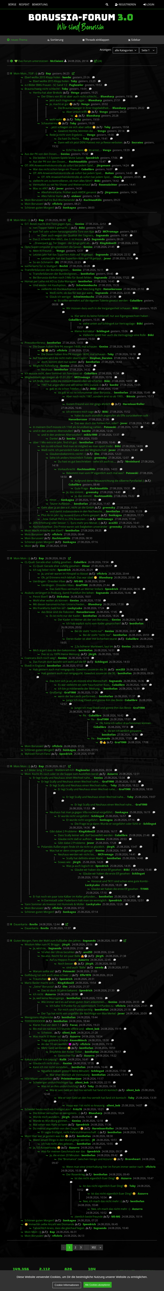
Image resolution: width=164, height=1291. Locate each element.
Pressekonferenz (35, 342)
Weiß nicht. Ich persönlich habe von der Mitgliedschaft (74, 450)
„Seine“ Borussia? (43, 986)
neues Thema (18, 40)
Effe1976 (85, 975)
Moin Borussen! (34, 204)
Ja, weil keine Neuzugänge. (48, 998)
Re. (84, 715)
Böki (97, 181)
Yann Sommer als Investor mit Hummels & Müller (54, 904)
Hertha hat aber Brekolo (47, 92)
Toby (74, 81)
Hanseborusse (112, 289)
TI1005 (144, 889)
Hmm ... (54, 500)
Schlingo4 (103, 331)
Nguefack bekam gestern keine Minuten (65, 1071)
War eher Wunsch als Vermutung (69, 1075)
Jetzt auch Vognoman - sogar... (68, 100)
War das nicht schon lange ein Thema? (56, 169)
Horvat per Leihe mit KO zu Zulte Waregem (50, 281)
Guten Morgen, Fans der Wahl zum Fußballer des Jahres (47, 940)
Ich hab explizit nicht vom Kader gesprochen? (94, 623)
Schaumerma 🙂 (51, 123)
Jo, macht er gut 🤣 (61, 104)
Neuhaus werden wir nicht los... (76, 854)
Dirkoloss (63, 596)
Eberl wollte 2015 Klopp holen (42, 77)
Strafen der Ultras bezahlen (58, 952)
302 (93, 1247)
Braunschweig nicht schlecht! (42, 89)
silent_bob (92, 1029)
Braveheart (132, 1159)
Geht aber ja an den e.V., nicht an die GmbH (68, 507)
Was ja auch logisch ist (80, 866)
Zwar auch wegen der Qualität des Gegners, (67, 235)
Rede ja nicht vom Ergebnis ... (67, 135)
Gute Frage (81, 488)
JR (93, 1140)
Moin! (28, 546)
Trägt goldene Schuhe (54, 1040)
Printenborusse (71, 1078)
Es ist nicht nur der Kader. (65, 616)
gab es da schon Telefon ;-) (65, 388)
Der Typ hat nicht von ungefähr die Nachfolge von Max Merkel (78, 1013)
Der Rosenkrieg (76, 1174)
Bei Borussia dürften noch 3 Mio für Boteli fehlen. (62, 277)
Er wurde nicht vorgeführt (73, 816)
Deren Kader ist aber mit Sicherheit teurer (92, 639)
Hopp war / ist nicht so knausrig (85, 1105)
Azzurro (112, 774)
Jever (60, 188)
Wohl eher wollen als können (50, 600)
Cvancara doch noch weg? (40, 658)
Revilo (33, 924)
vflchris (57, 204)
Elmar (86, 566)
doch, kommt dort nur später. (59, 362)
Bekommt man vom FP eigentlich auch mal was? (95, 473)
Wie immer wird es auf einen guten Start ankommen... (74, 1002)
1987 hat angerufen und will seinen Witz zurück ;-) (71, 385)
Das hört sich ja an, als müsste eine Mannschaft (78, 681)
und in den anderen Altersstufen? (53, 431)
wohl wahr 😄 (58, 119)
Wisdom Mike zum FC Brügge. (42, 944)
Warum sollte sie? (43, 971)
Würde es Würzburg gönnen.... (51, 1121)
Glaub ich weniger (60, 296)
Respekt (24, 4)
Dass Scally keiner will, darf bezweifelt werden (85, 835)
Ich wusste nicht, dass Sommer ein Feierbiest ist (53, 373)
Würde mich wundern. (46, 1117)
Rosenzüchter (108, 184)
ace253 (113, 523)
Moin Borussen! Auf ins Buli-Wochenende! (50, 200)
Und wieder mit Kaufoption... (50, 285)
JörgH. (93, 654)
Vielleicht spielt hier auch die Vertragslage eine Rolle (114, 335)
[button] (107, 4)
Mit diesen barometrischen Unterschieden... (59, 604)
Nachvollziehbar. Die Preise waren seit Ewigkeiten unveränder (70, 526)
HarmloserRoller (134, 404)
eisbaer (76, 196)
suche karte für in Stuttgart (41, 266)
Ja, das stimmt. (75, 492)
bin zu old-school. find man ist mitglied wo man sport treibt (77, 446)
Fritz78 (77, 1109)
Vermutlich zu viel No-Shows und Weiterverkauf (61, 184)
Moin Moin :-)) (22, 220)
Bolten (109, 173)
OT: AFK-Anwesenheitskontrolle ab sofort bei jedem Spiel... (59, 165)
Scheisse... (47, 1032)
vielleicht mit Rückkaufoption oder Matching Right (71, 289)
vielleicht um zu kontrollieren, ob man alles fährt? (62, 181)
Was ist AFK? (40, 188)
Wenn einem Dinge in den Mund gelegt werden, (61, 1140)
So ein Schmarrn (43, 262)
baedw (66, 77)
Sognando (102, 235)
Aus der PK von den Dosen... (41, 154)
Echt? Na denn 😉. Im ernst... (83, 150)
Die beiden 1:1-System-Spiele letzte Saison (58, 158)
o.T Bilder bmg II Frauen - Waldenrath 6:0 (49, 770)
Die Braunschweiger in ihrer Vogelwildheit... (84, 108)
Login (150, 4)
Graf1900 (82, 585)
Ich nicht (38, 994)
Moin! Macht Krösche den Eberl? (44, 530)
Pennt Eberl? (40, 596)
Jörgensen (103, 165)
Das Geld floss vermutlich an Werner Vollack (76, 589)
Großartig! (56, 692)
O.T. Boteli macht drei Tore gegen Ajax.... (49, 224)
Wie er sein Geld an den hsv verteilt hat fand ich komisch (83, 1090)
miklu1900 (90, 434)
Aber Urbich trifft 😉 (78, 112)
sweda (99, 967)
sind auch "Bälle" (76, 967)
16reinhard (132, 461)
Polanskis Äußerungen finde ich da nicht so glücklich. (73, 846)
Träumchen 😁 (41, 979)
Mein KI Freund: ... (43, 250)
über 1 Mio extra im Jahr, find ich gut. (55, 442)
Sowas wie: (64, 862)
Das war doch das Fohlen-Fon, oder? (96, 423)
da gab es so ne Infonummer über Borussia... (85, 392)
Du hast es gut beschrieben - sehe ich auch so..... (87, 461)
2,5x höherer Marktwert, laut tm (94, 646)
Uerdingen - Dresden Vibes (49, 581)
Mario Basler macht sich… (40, 983)
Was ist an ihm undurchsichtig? (60, 1086)
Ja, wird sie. (39, 948)
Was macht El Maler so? (47, 1036)
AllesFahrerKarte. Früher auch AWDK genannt (69, 192)
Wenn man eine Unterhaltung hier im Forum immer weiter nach (105, 1167)
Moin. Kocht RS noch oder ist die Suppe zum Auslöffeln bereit (61, 774)
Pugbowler (76, 85)
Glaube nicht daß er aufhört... (75, 839)
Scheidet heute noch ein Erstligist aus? (48, 1109)
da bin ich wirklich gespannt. (125, 731)
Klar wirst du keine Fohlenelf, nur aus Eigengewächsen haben (111, 316)
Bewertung (40, 4)
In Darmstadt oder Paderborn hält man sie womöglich (74, 900)
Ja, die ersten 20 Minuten (64, 1155)
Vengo (75, 92)
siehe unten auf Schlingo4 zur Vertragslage (108, 323)
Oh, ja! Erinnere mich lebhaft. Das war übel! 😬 (69, 577)
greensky (100, 457)
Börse (12, 4)
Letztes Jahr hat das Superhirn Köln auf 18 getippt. (63, 254)
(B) (57, 262)
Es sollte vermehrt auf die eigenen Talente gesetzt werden (92, 300)
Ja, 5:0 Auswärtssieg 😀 (46, 1147)
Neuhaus (47, 369)
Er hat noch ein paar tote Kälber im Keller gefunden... (65, 896)
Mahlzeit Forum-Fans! (37, 754)
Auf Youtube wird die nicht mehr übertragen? (60, 358)
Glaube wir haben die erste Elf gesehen (98, 869)
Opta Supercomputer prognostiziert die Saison (53, 247)
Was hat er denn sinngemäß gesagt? (71, 850)
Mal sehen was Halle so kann (50, 1124)
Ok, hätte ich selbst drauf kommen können (125, 723)
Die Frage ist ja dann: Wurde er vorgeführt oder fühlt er (108, 823)
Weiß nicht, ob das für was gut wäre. (71, 293)
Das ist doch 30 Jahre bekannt (59, 990)
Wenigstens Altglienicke (39, 1017)
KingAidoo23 (108, 243)
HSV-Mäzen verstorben (38, 1078)
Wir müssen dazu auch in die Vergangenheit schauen (98, 308)
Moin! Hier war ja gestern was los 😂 (46, 1136)
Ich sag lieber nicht (44, 570)
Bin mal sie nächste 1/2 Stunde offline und (58, 1029)
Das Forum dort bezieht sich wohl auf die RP (59, 662)
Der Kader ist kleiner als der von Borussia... (83, 619)
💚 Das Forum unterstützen (31, 61)
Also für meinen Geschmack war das (63, 1151)
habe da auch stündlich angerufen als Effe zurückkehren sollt (111, 415)
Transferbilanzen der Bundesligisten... (47, 270)
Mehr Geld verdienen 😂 (56, 1048)
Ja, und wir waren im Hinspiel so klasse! (65, 573)
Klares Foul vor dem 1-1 (47, 1025)
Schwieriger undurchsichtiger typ (53, 1082)
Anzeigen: (105, 49)
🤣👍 (103, 742)
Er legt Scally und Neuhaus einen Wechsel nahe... (62, 777)
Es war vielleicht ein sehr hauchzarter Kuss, (84, 685)
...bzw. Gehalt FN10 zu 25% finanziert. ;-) (65, 519)
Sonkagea (69, 207)
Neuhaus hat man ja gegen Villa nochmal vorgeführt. (81, 812)
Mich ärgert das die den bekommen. (54, 650)
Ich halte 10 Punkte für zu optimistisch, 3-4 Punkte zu (81, 1006)
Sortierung (56, 40)
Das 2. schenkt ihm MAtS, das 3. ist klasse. (58, 239)
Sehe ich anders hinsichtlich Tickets (71, 457)
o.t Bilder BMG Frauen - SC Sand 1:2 (46, 85)
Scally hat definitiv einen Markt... (86, 858)
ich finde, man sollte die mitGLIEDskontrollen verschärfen (67, 381)
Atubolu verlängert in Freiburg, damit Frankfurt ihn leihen (59, 593)
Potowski (110, 427)
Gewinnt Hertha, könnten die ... (76, 131)
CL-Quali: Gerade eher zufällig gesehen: (48, 562)
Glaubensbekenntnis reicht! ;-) (67, 454)
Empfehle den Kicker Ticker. (66, 1052)
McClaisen (56, 61)
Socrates (137, 142)
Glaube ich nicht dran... (47, 1063)
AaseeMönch (78, 1040)
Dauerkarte (20, 924)
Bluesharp (107, 96)
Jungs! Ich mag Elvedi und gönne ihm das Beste (94, 700)
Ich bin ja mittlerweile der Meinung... (79, 688)
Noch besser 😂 (67, 963)
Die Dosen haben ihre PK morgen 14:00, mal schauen (65, 346)
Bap (48, 73)
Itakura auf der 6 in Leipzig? (41, 1059)
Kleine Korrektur (84, 331)
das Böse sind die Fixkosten (58, 612)
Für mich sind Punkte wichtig (75, 1009)
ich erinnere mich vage (80, 411)
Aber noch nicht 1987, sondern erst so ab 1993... (95, 396)
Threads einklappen (97, 40)
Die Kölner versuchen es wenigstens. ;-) (56, 1113)
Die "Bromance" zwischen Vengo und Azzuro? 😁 (87, 1159)
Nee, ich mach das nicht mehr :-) (102, 1201)
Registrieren (127, 4)
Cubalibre (87, 169)
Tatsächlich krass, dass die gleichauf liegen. (59, 1228)
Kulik (63, 1059)
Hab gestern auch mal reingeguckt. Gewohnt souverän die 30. (70, 669)
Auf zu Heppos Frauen (63, 960)
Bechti (63, 266)
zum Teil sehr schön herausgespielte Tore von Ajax (63, 231)
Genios (65, 154)
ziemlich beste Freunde (88, 1216)
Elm (96, 454)
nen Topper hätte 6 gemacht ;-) (51, 227)
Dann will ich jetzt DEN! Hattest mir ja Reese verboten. (90, 142)
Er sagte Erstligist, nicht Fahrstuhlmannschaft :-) (70, 1132)
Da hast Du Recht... (69, 138)
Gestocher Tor (66, 1055)
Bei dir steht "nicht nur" (88, 631)
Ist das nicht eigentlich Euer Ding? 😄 (97, 1178)
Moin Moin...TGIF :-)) (25, 73)
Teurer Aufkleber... (61, 503)
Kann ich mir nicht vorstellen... (51, 1067)
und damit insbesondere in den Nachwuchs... (77, 511)
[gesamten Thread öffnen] (95, 61)
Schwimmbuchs (86, 285)
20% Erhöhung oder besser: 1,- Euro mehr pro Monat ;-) (66, 523)
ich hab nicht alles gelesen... (58, 1144)
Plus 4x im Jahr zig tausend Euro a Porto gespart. (71, 515)
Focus (74, 1025)
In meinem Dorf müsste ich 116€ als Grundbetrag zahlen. (67, 427)
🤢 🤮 (45, 350)
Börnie (131, 396)
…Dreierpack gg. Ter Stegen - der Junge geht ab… (62, 243)
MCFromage (111, 231)
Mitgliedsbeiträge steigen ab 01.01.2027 (48, 377)
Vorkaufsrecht (66, 469)
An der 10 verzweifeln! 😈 (56, 1044)
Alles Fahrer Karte (52, 196)
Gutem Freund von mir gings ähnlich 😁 (90, 404)
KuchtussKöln (78, 161)
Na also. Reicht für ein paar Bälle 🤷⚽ (64, 956)
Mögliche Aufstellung (45, 365)
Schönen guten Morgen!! (39, 207)
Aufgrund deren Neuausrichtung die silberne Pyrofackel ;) (109, 480)
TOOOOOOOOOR (35, 1021)
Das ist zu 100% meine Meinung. (61, 654)
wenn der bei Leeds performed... (77, 696)
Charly (118, 177)
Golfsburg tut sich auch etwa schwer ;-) (48, 975)
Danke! (54, 438)
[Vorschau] (90, 61)
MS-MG (78, 581)
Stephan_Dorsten (101, 358)
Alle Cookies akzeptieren (97, 1284)
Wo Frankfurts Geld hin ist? (49, 608)
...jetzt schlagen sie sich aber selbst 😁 (72, 127)
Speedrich (92, 158)
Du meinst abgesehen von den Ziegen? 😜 (58, 1128)
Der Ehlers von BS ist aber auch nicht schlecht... (70, 96)
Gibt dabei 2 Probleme (63, 831)
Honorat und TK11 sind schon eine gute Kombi (119, 881)
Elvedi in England (35, 665)
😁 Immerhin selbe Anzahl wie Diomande (49, 1224)
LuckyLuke (75, 608)
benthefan (88, 273)
